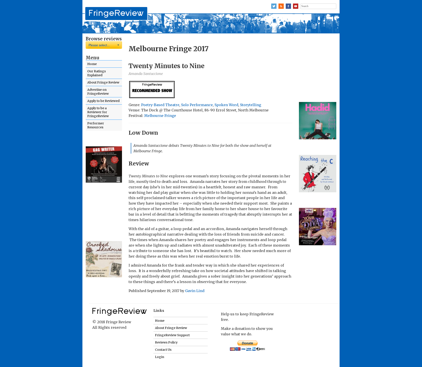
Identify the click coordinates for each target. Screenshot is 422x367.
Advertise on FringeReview (98, 92)
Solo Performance (197, 105)
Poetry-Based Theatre (160, 105)
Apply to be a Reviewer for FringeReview (98, 112)
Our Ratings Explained (96, 73)
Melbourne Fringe (160, 115)
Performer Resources (95, 125)
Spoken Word (226, 105)
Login (159, 357)
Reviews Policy (166, 342)
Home (92, 64)
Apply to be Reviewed (103, 101)
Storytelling (250, 105)
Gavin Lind (194, 291)
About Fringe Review (103, 82)
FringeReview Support (172, 335)
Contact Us (163, 350)
